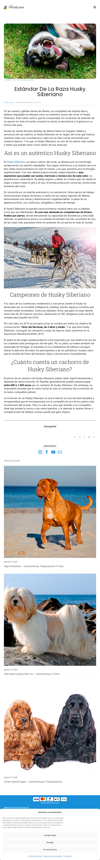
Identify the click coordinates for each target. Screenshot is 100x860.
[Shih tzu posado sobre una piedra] (50, 574)
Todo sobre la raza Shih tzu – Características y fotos (31, 673)
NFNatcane (11, 102)
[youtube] (53, 452)
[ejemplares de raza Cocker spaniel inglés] (50, 682)
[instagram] (40, 452)
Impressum (67, 856)
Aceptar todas (50, 835)
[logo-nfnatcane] (14, 6)
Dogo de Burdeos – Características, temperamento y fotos (34, 566)
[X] (79, 437)
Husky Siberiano (16, 161)
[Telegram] (89, 437)
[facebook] (47, 452)
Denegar (50, 842)
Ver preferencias (50, 849)
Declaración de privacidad (52, 856)
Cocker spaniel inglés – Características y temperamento (33, 781)
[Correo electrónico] (93, 437)
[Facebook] (75, 437)
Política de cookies (35, 856)
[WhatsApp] (84, 437)
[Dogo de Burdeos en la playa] (50, 467)
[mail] (60, 452)
